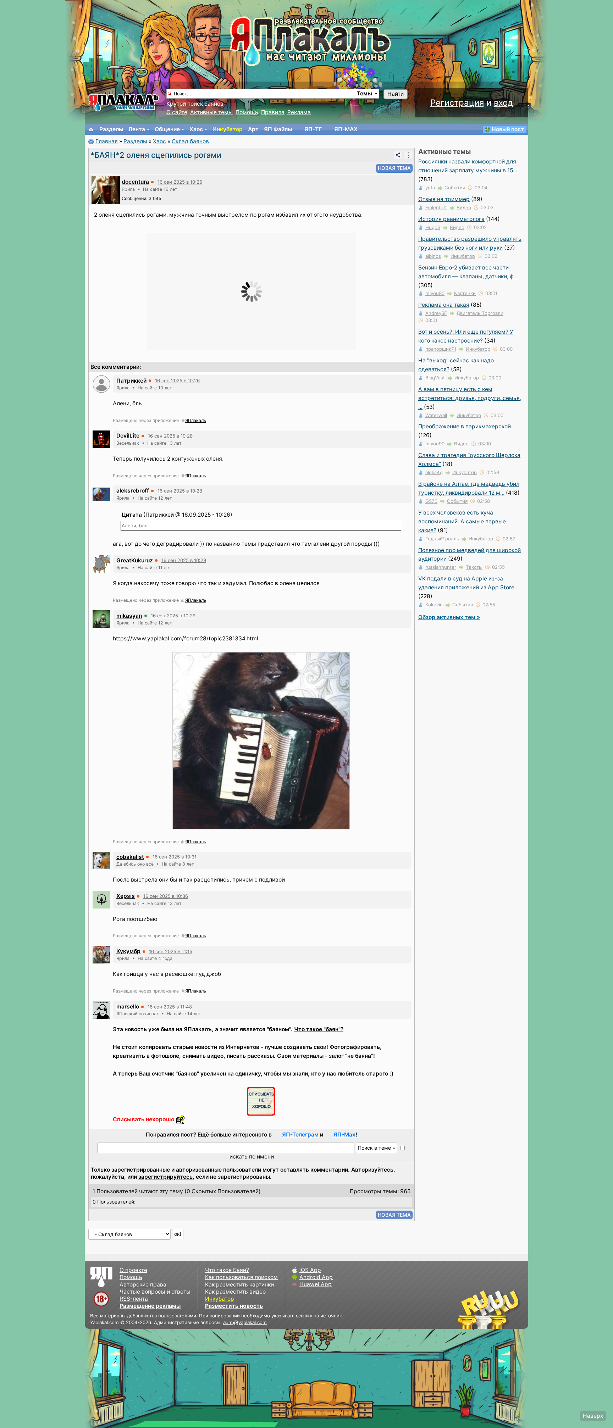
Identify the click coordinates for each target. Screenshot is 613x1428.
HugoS (432, 227)
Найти (395, 93)
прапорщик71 (440, 349)
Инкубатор (227, 129)
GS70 (431, 501)
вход (503, 103)
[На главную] (91, 129)
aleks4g (434, 472)
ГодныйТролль (442, 538)
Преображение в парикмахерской (464, 426)
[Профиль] (106, 189)
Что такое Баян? (227, 1270)
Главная (106, 141)
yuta (430, 187)
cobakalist (130, 857)
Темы (364, 93)
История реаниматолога (451, 219)
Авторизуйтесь (372, 1169)
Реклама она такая (443, 304)
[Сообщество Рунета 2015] (489, 1309)
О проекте (133, 1270)
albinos (433, 256)
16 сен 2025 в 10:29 (183, 560)
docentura (135, 181)
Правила (273, 112)
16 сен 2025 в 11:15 (170, 951)
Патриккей (131, 380)
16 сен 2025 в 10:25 (180, 182)
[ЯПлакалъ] (123, 102)
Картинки (465, 293)
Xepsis (125, 896)
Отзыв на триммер (444, 199)
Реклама (299, 112)
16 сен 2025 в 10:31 (175, 857)
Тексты (474, 567)
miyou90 (434, 293)
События (454, 187)
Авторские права (143, 1284)
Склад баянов (190, 141)
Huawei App (315, 1284)
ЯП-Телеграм (300, 1134)
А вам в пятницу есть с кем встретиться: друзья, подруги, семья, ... (469, 398)
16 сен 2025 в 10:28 (170, 436)
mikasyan (129, 615)
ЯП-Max (344, 1134)
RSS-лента (134, 1298)
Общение (167, 129)
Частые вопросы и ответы (155, 1291)
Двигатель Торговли (480, 313)
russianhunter (440, 567)
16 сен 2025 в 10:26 (177, 380)
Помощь (247, 112)
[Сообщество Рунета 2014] (510, 1309)
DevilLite (127, 435)
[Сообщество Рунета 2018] (468, 1309)
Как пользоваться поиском (241, 1277)
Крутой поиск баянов (194, 103)
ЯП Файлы (278, 129)
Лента (136, 129)
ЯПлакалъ (195, 420)
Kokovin (434, 604)
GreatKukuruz (134, 560)
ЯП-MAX (346, 129)
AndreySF (436, 313)
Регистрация (457, 103)
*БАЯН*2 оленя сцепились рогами (155, 155)
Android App (316, 1277)
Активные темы (211, 112)
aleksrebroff (132, 490)
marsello (127, 1006)
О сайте (176, 112)
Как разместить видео (235, 1291)
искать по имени (252, 1156)
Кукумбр (128, 951)
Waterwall (436, 415)
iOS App (310, 1270)
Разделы (111, 129)
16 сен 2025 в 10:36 (165, 896)
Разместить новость (234, 1305)
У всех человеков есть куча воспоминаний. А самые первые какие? (462, 521)
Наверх (593, 1415)
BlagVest (435, 377)
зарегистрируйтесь (165, 1176)
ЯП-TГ (313, 129)
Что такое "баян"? (318, 1029)
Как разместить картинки (239, 1284)
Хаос (196, 129)
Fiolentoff (436, 207)
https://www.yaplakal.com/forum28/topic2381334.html (185, 638)
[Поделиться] (398, 155)
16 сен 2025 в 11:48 (170, 1007)
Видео (464, 207)
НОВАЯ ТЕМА (394, 168)
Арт (253, 129)
